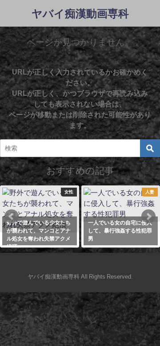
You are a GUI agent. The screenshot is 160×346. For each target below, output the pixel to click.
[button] (11, 216)
